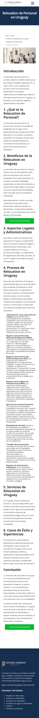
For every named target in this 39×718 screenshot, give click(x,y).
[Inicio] (12, 3)
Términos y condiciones (14, 709)
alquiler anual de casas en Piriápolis (17, 615)
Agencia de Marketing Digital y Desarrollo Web (18, 685)
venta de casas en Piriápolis (14, 609)
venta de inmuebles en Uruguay (22, 606)
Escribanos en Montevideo (15, 698)
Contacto (9, 706)
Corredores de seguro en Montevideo (19, 703)
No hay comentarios (12, 45)
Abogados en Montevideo (15, 696)
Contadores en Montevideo (15, 701)
